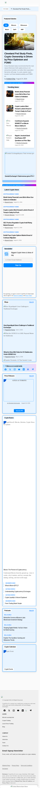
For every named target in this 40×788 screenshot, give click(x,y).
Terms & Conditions (18, 295)
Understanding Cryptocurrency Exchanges (17, 591)
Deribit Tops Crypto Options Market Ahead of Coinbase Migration (17, 236)
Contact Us (5, 745)
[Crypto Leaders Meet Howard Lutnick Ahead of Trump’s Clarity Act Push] (9, 108)
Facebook (5, 369)
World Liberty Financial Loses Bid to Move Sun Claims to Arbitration (22, 94)
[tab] (6, 25)
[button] (3, 3)
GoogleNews (28, 369)
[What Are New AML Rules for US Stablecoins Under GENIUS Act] (19, 341)
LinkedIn (24, 369)
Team (3, 742)
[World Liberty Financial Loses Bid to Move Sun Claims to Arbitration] (9, 94)
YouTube (19, 369)
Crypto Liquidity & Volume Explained (16, 597)
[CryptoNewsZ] (14, 3)
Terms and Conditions (26, 765)
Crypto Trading (6, 720)
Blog (3, 726)
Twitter (10, 369)
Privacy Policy (28, 295)
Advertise (5, 739)
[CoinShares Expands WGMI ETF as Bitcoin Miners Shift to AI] (9, 123)
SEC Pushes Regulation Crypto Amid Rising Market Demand (17, 224)
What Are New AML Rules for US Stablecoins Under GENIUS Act (18, 353)
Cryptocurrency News (11, 194)
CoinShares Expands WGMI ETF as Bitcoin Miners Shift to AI (22, 123)
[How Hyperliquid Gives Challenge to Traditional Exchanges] (19, 314)
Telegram (32, 369)
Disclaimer (5, 768)
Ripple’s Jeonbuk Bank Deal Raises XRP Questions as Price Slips (22, 138)
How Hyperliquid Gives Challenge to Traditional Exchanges (19, 326)
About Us (4, 736)
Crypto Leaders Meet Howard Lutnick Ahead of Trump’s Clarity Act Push (23, 108)
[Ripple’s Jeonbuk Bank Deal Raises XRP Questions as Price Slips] (9, 137)
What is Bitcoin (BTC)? (12, 585)
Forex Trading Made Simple (13, 603)
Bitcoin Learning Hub (8, 717)
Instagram (15, 369)
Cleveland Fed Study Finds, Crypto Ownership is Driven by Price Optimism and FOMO (18, 58)
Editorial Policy (6, 765)
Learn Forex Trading (7, 723)
